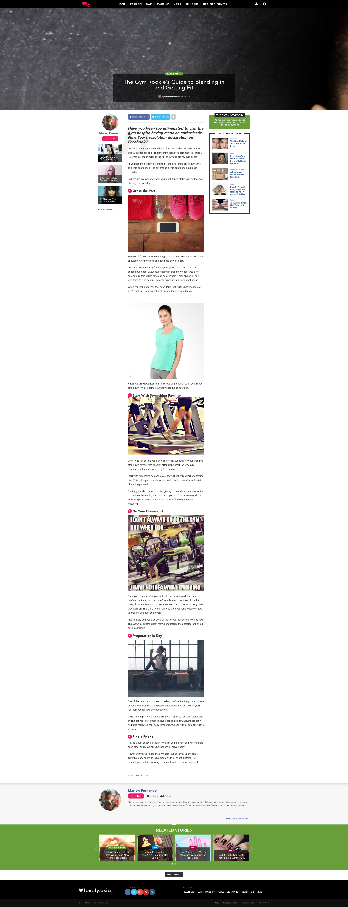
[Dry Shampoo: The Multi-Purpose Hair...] (110, 203)
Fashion (136, 4)
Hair (149, 4)
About (217, 903)
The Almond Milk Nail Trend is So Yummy (238, 205)
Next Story (174, 874)
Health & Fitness (215, 4)
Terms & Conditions (248, 903)
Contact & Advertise (230, 903)
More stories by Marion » (238, 818)
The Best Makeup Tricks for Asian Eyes (238, 143)
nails (232, 200)
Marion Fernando (171, 97)
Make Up (163, 4)
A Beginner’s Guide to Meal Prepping (237, 174)
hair (232, 153)
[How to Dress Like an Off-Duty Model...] (110, 161)
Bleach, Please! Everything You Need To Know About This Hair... (238, 191)
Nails (177, 4)
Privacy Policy (264, 903)
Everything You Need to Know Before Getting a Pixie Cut (238, 160)
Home (122, 4)
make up (233, 138)
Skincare (192, 4)
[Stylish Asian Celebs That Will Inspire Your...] (110, 182)
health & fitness (173, 74)
